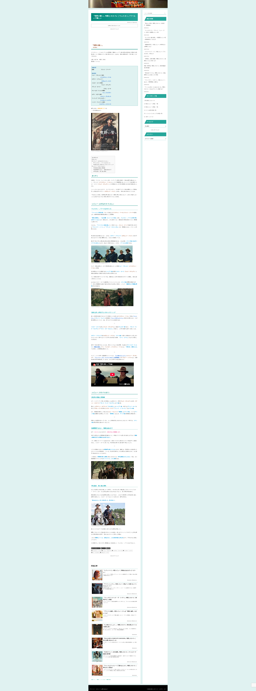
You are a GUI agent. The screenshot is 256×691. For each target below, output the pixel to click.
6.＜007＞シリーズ (148, 116)
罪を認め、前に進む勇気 (100, 171)
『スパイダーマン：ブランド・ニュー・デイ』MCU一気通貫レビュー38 (154, 31)
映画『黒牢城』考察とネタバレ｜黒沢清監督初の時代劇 (154, 66)
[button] (165, 13)
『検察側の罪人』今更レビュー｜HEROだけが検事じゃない (154, 45)
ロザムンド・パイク (106, 81)
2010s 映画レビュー (96, 566)
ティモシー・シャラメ (105, 100)
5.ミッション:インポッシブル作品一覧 (153, 113)
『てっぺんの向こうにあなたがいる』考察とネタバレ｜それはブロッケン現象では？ (154, 88)
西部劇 (109, 566)
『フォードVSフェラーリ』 (117, 336)
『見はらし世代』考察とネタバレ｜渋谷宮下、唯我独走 (154, 24)
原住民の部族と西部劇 (99, 168)
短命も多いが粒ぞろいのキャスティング (104, 164)
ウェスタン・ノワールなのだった (102, 162)
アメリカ (103, 566)
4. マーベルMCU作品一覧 (150, 110)
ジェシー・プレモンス (105, 96)
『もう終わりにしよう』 (120, 373)
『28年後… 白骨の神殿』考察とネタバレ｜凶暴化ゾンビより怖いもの (155, 59)
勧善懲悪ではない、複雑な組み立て (102, 169)
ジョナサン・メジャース (105, 104)
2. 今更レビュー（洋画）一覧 (151, 103)
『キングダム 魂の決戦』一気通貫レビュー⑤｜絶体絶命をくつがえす (155, 38)
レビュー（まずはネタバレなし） (101, 161)
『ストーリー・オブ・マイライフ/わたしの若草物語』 (107, 375)
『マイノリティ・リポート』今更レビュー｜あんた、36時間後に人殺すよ (154, 81)
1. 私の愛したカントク (149, 100)
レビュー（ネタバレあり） (99, 166)
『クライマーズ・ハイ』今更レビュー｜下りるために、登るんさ (154, 52)
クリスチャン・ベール (105, 77)
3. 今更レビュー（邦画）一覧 (151, 107)
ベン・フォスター (107, 92)
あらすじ (95, 159)
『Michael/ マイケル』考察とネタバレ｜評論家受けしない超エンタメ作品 (154, 73)
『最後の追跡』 (97, 365)
